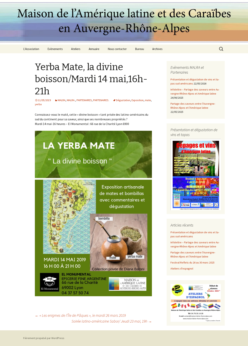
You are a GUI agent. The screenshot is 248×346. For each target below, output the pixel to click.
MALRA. (71, 100)
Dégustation (123, 100)
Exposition (138, 100)
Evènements (55, 49)
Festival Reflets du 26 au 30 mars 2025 (192, 262)
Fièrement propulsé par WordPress (43, 338)
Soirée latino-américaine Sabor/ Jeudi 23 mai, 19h (111, 321)
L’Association (31, 49)
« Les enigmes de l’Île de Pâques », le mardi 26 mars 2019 (80, 315)
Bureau (139, 49)
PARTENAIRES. (101, 100)
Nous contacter (117, 49)
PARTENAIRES (84, 100)
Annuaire (94, 49)
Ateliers (75, 49)
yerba (38, 104)
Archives (157, 49)
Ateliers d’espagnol (181, 268)
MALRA (61, 100)
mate (148, 100)
